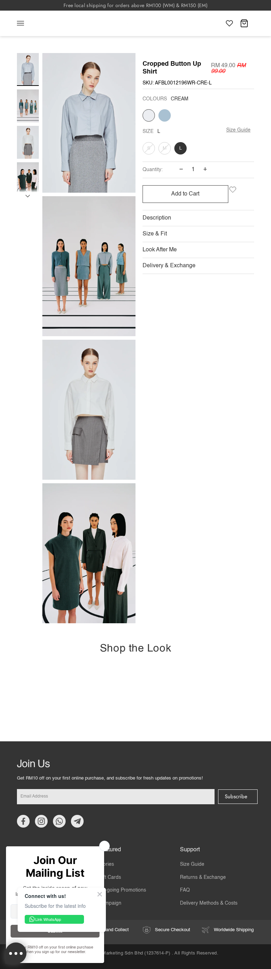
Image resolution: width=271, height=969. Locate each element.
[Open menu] (27, 23)
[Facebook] (23, 821)
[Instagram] (41, 821)
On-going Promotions (122, 890)
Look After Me (160, 250)
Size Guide (238, 130)
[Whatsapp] (59, 821)
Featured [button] (109, 850)
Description (157, 218)
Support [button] (190, 850)
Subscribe (236, 796)
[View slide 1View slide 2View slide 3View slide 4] (89, 340)
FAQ (185, 890)
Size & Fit (155, 234)
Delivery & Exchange (169, 266)
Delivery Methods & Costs (208, 903)
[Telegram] (77, 821)
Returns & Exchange (203, 877)
